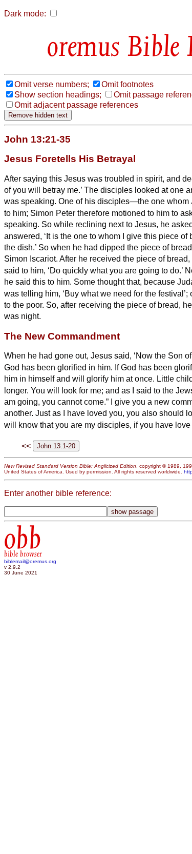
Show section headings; (57, 94)
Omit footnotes (127, 84)
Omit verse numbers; (51, 84)
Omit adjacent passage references (76, 105)
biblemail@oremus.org (30, 561)
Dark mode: (25, 13)
